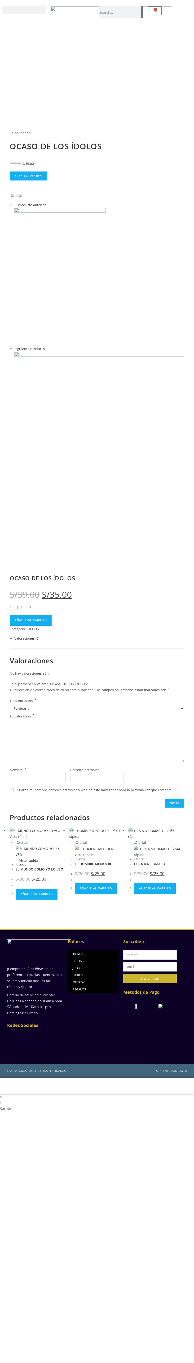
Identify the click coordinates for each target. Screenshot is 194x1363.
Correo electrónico (86, 770)
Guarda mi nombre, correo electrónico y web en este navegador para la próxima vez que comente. (95, 790)
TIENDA (78, 954)
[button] (24, 10)
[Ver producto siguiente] (47, 349)
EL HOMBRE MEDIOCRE (93, 864)
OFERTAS (79, 982)
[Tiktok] (35, 1048)
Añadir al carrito (28, 176)
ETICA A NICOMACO (149, 864)
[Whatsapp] (54, 1036)
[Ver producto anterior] (15, 205)
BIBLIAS (78, 961)
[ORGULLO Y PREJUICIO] (99, 457)
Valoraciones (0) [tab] (26, 638)
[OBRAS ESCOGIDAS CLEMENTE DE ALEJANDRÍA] (60, 276)
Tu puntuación (23, 701)
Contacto (155, 1085)
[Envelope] (41, 1036)
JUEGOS (33, 629)
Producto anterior (32, 205)
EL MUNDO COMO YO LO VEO (39, 869)
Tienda (124, 1085)
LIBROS (78, 975)
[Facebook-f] (17, 1036)
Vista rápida (28, 860)
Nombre (18, 770)
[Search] (142, 12)
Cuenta (63, 1085)
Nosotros (94, 1085)
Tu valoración (22, 716)
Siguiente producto (29, 349)
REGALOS (79, 989)
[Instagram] (29, 1036)
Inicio (35, 1085)
